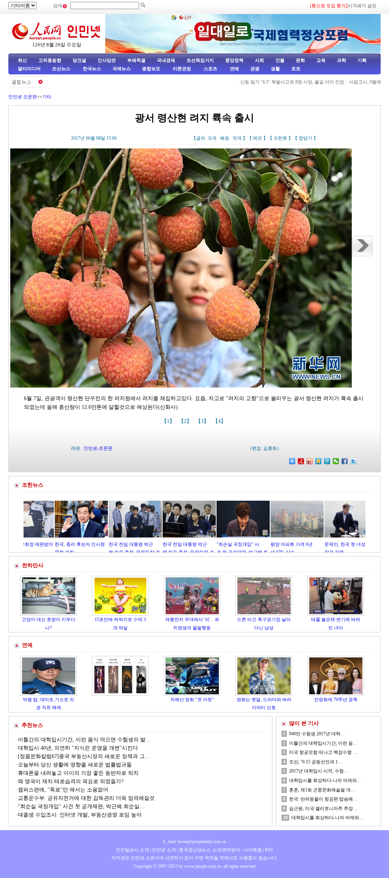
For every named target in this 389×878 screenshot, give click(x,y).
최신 (22, 60)
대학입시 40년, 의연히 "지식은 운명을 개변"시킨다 (78, 748)
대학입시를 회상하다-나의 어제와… (325, 780)
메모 (257, 138)
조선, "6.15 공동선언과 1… (315, 762)
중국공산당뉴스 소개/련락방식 (209, 850)
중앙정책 (234, 60)
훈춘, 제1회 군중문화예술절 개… (322, 790)
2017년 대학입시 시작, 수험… (318, 771)
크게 (212, 138)
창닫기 (305, 138)
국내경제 (166, 60)
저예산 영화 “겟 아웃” (192, 699)
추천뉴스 (32, 725)
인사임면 (107, 60)
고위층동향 (49, 60)
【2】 (186, 421)
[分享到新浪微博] (310, 461)
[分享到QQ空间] (318, 461)
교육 (321, 60)
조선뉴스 (61, 68)
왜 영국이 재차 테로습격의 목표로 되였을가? (70, 781)
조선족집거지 (200, 60)
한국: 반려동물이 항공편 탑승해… (323, 799)
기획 (362, 60)
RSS (269, 850)
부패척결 (136, 60)
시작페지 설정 (362, 5)
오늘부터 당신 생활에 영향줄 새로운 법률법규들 (75, 765)
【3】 (203, 421)
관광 (254, 68)
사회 (259, 60)
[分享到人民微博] (301, 461)
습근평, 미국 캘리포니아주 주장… (323, 808)
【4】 (220, 421)
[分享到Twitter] (353, 461)
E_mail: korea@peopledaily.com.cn (194, 841)
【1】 (168, 421)
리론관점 (182, 68)
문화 (300, 60)
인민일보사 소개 (132, 850)
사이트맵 (253, 850)
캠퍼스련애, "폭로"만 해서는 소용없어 (63, 790)
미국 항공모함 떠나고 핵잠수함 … (323, 752)
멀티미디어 (29, 68)
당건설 (79, 60)
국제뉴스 (121, 68)
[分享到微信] (336, 461)
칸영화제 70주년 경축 (335, 699)
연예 (234, 68)
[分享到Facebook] (345, 461)
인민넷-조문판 (98, 448)
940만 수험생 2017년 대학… (317, 733)
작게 (237, 138)
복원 (224, 138)
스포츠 (209, 68)
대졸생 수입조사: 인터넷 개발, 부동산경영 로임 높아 (80, 815)
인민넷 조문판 (22, 96)
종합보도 (151, 68)
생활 (275, 68)
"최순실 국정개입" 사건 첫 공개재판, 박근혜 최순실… (81, 806)
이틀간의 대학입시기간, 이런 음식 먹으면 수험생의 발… (84, 739)
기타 (46, 96)
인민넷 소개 (163, 850)
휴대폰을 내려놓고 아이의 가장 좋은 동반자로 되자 (78, 773)
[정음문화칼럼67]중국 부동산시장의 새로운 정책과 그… (84, 756)
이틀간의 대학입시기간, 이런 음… (323, 743)
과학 (341, 60)
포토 (295, 68)
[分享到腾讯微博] (327, 461)
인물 (280, 60)
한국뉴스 (92, 68)
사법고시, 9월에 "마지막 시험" (353, 82)
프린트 (280, 138)
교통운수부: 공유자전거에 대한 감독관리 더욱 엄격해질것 (86, 798)
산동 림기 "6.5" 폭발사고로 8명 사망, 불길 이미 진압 (266, 82)
